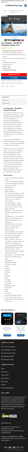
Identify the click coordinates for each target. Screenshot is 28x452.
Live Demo (14, 78)
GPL (9, 66)
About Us (3, 384)
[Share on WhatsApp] (2, 86)
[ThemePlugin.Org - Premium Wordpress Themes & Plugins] (14, 5)
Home (4, 10)
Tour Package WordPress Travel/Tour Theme (13, 83)
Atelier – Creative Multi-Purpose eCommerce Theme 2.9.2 (21, 329)
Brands (21, 10)
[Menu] (2, 5)
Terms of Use (4, 372)
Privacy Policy (5, 375)
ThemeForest (14, 12)
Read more (7, 335)
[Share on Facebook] (5, 86)
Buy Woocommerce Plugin (8, 353)
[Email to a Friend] (10, 86)
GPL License (4, 381)
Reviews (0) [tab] (5, 100)
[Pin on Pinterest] (13, 86)
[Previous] (1, 325)
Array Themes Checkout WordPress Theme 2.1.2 (7, 329)
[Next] (27, 325)
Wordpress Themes (17, 80)
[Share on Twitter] (8, 86)
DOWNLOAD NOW (14, 74)
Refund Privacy (5, 378)
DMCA (3, 368)
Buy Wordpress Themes (7, 356)
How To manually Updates (8, 346)
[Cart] (25, 5)
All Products (12, 10)
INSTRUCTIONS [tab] (6, 103)
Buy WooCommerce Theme (8, 350)
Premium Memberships (7, 388)
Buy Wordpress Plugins (7, 359)
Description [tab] (5, 97)
